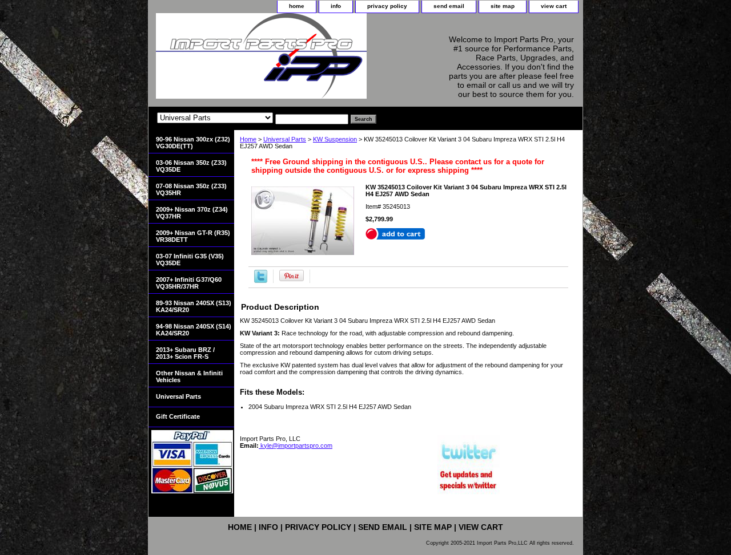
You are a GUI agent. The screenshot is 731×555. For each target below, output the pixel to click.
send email (448, 6)
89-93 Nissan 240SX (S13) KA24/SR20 (193, 306)
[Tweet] (260, 280)
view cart (554, 6)
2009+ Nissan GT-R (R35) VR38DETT (193, 236)
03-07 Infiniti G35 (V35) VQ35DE (190, 259)
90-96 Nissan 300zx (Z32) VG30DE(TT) (193, 142)
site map (503, 6)
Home (248, 139)
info (336, 6)
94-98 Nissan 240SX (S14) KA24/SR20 (193, 330)
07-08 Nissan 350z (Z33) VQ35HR (191, 189)
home (296, 6)
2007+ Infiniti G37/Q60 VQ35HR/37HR (189, 283)
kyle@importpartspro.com (295, 445)
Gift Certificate (178, 416)
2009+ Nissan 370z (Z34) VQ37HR (192, 213)
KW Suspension (335, 139)
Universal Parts (284, 139)
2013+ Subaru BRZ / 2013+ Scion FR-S (185, 353)
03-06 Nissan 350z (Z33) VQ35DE (191, 166)
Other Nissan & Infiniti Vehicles (189, 376)
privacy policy (387, 6)
